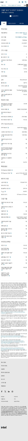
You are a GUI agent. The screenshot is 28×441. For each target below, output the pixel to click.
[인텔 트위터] (5, 391)
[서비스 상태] (8, 85)
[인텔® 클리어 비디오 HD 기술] (6, 154)
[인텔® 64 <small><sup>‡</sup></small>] (7, 211)
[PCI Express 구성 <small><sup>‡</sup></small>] (11, 173)
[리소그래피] (8, 46)
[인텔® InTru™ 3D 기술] (2, 145)
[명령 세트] (7, 214)
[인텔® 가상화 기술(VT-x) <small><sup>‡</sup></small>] (4, 264)
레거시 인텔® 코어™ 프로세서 (21, 33)
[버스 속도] (7, 68)
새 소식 (3, 379)
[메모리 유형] (8, 109)
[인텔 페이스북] (2, 391)
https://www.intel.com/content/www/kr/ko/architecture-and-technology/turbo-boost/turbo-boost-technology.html (12, 336)
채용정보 (3, 386)
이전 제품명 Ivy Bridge (21, 37)
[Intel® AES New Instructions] (8, 249)
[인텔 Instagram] (12, 391)
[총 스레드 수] (8, 57)
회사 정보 (3, 362)
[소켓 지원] (7, 182)
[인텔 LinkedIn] (9, 391)
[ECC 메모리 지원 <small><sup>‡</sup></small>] (11, 119)
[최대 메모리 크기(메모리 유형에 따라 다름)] (2, 106)
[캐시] (4, 64)
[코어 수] (6, 54)
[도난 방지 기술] (9, 260)
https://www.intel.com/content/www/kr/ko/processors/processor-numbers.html (13, 312)
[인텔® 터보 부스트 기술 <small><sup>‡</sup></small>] (2, 203)
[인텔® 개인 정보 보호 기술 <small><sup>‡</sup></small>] (5, 237)
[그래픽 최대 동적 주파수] (3, 136)
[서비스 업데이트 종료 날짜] (4, 91)
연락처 (3, 376)
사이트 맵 (3, 382)
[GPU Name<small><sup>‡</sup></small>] (8, 127)
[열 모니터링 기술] (11, 233)
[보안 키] (6, 245)
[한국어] (22, 2)
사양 (4, 23)
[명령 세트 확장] (9, 217)
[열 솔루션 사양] (9, 188)
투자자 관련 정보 (5, 372)
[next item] (27, 5)
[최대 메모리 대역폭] (12, 116)
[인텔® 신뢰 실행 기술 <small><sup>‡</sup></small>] (2, 254)
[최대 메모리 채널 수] (2, 113)
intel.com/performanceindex (7, 410)
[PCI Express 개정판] (12, 170)
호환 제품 (21, 23)
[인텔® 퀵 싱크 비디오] (2, 140)
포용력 (3, 369)
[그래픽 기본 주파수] (12, 132)
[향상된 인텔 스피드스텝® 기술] (6, 230)
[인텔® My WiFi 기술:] (2, 222)
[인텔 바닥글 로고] (4, 427)
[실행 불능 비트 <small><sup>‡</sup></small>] (10, 257)
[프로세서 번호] (9, 43)
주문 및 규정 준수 (12, 23)
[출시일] (5, 82)
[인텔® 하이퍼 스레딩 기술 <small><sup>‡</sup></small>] (4, 208)
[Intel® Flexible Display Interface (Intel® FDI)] (2, 150)
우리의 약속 (4, 365)
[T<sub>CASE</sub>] (5, 191)
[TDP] (4, 71)
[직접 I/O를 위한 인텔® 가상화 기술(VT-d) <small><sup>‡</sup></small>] (2, 270)
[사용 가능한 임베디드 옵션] (4, 95)
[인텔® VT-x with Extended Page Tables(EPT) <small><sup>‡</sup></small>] (9, 275)
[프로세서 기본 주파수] (2, 61)
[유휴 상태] (7, 225)
